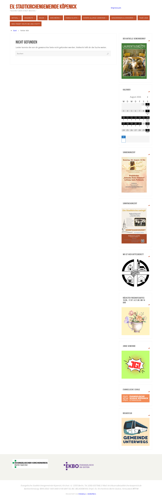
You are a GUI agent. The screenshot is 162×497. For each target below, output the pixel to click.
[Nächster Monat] (148, 97)
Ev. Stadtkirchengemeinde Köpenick (43, 7)
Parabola (82, 494)
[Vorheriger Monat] (124, 97)
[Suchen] (108, 54)
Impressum (116, 8)
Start (15, 30)
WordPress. (92, 494)
